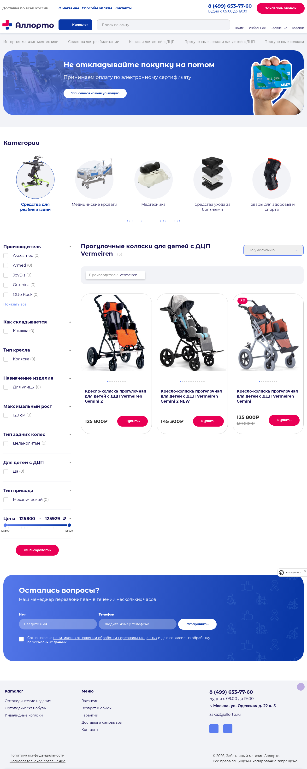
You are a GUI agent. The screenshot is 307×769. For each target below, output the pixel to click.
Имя (23, 614)
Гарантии (90, 715)
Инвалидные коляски (24, 715)
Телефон (106, 614)
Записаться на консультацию (95, 93)
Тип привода (18, 490)
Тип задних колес (24, 434)
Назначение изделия (28, 378)
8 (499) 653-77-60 (230, 6)
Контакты (123, 8)
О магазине (69, 8)
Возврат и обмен (97, 708)
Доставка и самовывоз (102, 722)
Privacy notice (293, 572)
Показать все (15, 304)
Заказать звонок (280, 8)
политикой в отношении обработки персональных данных (105, 638)
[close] (305, 572)
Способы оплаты (97, 8)
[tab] (128, 221)
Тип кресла (16, 349)
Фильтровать (37, 550)
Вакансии (90, 701)
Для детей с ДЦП (23, 462)
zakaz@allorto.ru (225, 714)
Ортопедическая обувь (25, 708)
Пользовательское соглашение (37, 761)
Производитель (22, 246)
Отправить (197, 624)
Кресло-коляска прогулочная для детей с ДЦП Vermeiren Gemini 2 (115, 396)
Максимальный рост (27, 406)
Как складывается (25, 321)
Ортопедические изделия (28, 701)
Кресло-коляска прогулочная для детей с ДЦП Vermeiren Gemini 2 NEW (191, 396)
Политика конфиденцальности (37, 755)
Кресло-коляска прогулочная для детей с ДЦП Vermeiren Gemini (267, 396)
